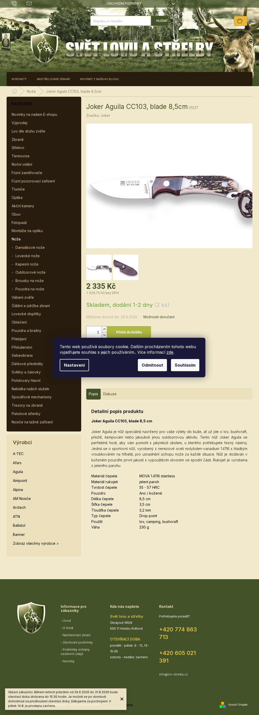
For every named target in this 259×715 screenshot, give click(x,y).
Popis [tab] (93, 394)
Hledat (162, 21)
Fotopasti (19, 222)
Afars (17, 463)
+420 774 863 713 (178, 633)
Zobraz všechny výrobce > (36, 543)
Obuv (16, 214)
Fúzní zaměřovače (27, 173)
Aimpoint (20, 480)
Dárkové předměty (27, 364)
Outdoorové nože (30, 272)
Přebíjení (19, 339)
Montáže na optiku (27, 231)
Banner (19, 534)
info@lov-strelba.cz (173, 674)
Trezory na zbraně (27, 405)
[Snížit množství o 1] (104, 335)
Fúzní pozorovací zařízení (33, 181)
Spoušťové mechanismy (32, 397)
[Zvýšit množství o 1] (104, 329)
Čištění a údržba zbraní (31, 306)
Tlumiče (18, 189)
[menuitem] (19, 79)
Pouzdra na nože (29, 289)
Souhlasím (185, 365)
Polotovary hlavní (26, 380)
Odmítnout (152, 365)
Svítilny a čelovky (26, 372)
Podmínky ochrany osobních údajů (75, 652)
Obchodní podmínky (124, 3)
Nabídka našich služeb (30, 389)
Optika (17, 197)
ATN (16, 516)
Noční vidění (22, 164)
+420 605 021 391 (177, 657)
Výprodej (19, 123)
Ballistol (19, 525)
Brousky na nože (29, 280)
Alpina (18, 489)
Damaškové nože (30, 247)
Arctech (19, 507)
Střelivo (18, 147)
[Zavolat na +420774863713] (19, 3)
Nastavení (74, 365)
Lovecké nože (27, 256)
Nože (16, 239)
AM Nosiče (22, 498)
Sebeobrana (22, 355)
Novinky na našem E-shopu (34, 114)
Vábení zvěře (23, 297)
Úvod (67, 621)
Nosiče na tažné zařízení (32, 422)
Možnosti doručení (159, 317)
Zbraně (18, 139)
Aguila (18, 471)
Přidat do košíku (129, 332)
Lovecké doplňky (26, 314)
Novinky (69, 661)
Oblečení (19, 322)
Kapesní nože (26, 264)
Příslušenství (22, 347)
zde (169, 352)
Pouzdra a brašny (26, 330)
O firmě (68, 628)
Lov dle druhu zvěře (28, 131)
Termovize (21, 156)
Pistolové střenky (26, 413)
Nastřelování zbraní (77, 635)
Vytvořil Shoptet (237, 704)
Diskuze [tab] (110, 394)
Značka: (98, 115)
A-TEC (18, 453)
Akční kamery (23, 206)
